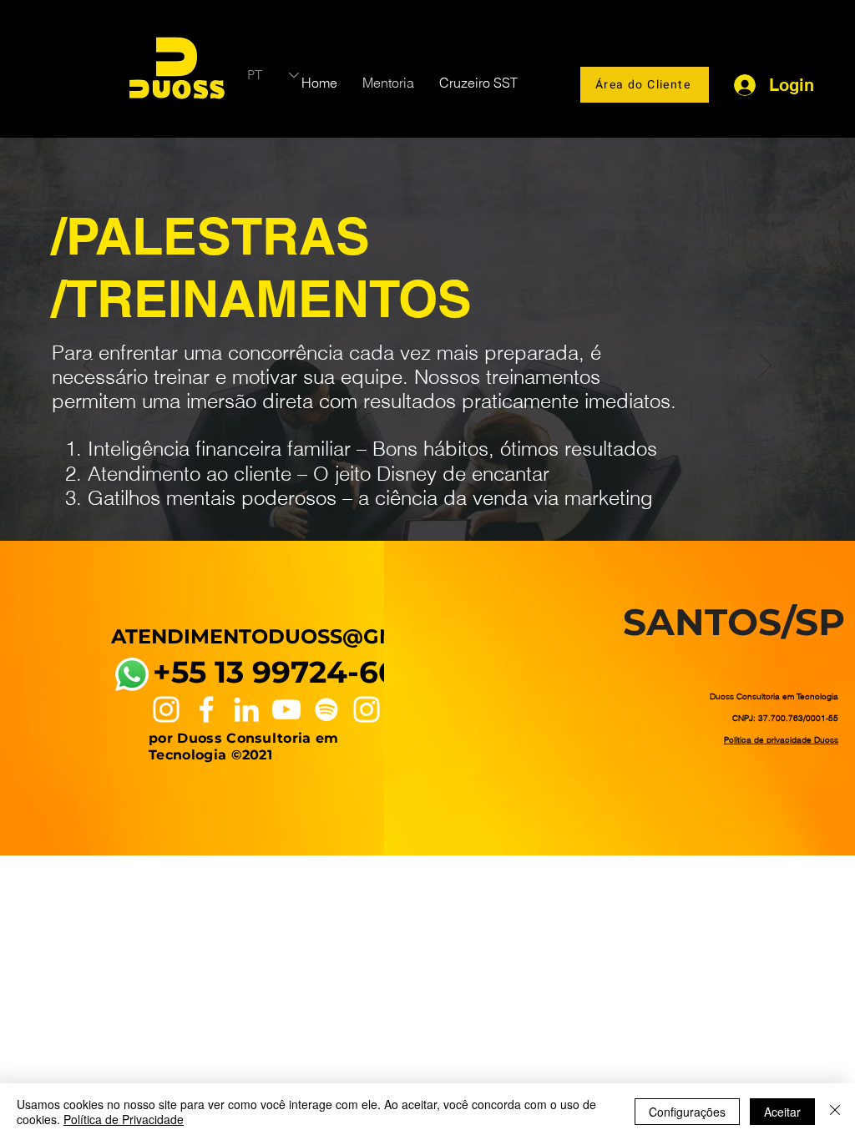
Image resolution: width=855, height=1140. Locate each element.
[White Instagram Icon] (166, 709)
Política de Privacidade (123, 1119)
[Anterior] (90, 366)
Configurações (687, 1111)
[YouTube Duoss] (286, 709)
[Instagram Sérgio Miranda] (366, 709)
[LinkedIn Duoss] (246, 709)
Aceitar (782, 1111)
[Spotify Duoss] (326, 709)
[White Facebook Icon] (206, 709)
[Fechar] (835, 1112)
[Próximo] (765, 366)
